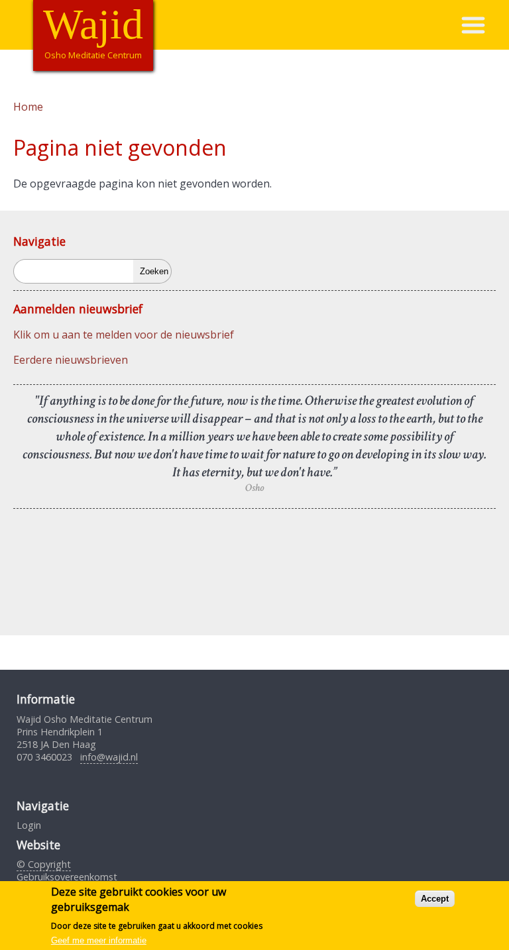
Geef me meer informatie (98, 940)
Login (29, 825)
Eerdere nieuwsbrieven (70, 359)
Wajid (93, 24)
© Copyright (44, 864)
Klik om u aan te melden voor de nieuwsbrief (123, 334)
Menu (484, 25)
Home (28, 106)
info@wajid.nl (109, 757)
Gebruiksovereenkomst (67, 877)
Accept (435, 899)
